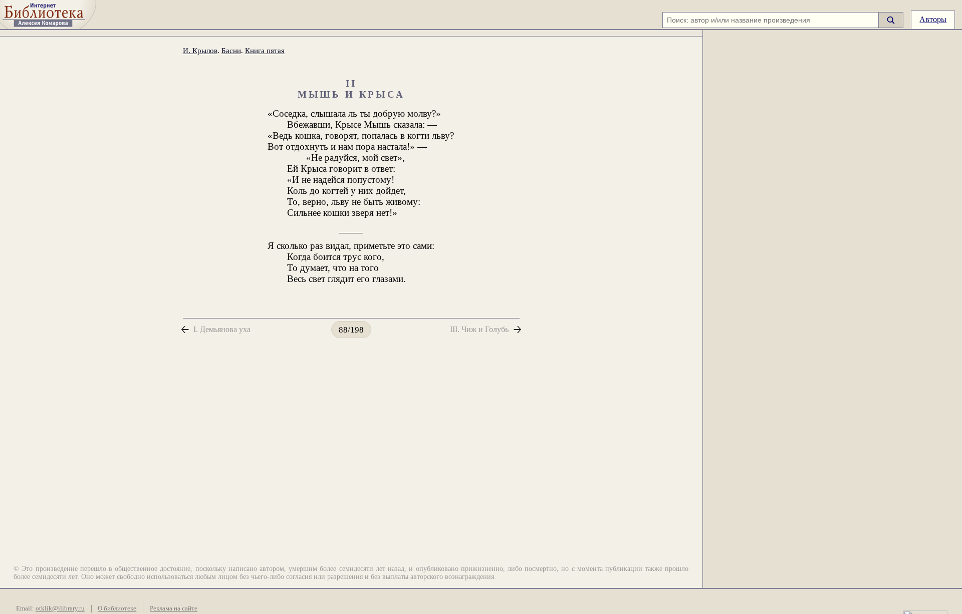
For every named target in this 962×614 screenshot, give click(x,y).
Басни (231, 50)
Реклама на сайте (173, 608)
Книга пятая (265, 50)
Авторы (932, 19)
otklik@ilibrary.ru (60, 608)
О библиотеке (117, 608)
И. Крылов (200, 50)
